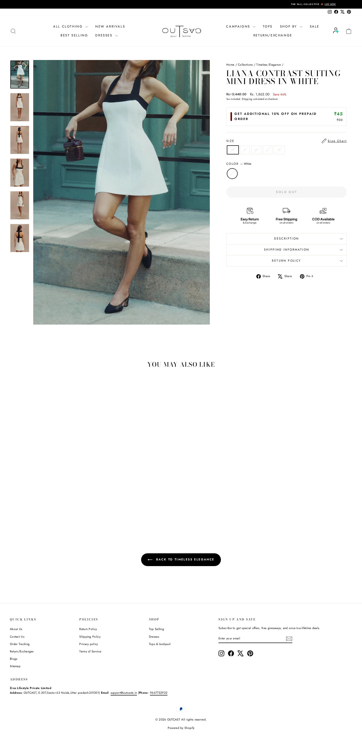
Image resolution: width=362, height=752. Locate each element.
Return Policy (88, 629)
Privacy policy (88, 644)
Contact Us (17, 636)
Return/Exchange (272, 35)
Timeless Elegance (268, 64)
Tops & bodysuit (160, 644)
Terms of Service (90, 651)
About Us (16, 629)
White (232, 174)
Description (286, 238)
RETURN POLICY (286, 260)
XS (233, 150)
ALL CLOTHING (68, 26)
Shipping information (286, 249)
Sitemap (15, 666)
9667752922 (158, 693)
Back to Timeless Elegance (184, 559)
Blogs (13, 659)
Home (230, 64)
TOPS (267, 26)
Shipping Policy (89, 636)
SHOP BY (289, 26)
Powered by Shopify (181, 728)
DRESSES (104, 35)
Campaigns (239, 26)
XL (279, 150)
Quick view (51, 497)
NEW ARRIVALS (110, 26)
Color (238, 164)
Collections (245, 64)
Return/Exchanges (22, 651)
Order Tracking (20, 644)
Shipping (247, 99)
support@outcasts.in (124, 693)
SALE (314, 26)
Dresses (154, 636)
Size (286, 141)
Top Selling (156, 629)
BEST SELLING (74, 35)
